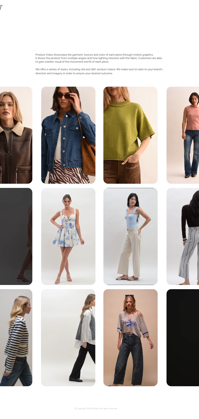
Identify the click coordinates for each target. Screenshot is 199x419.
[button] (26, 14)
